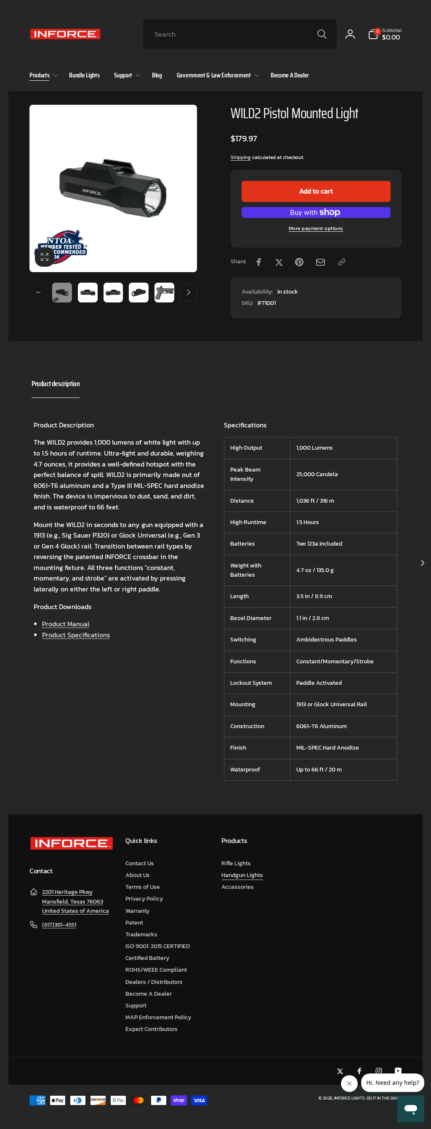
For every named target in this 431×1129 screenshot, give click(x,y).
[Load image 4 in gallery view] (139, 292)
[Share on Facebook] (259, 262)
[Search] (322, 34)
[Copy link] (342, 262)
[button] (385, 34)
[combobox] (240, 34)
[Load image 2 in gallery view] (88, 292)
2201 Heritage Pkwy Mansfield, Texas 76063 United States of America (75, 901)
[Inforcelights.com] (71, 848)
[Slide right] (188, 292)
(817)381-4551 (59, 924)
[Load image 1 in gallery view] (62, 292)
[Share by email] (320, 262)
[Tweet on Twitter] (279, 262)
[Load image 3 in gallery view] (113, 292)
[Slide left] (38, 292)
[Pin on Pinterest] (299, 262)
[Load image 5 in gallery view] (164, 292)
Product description (56, 384)
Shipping (241, 157)
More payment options (316, 228)
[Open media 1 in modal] (113, 188)
